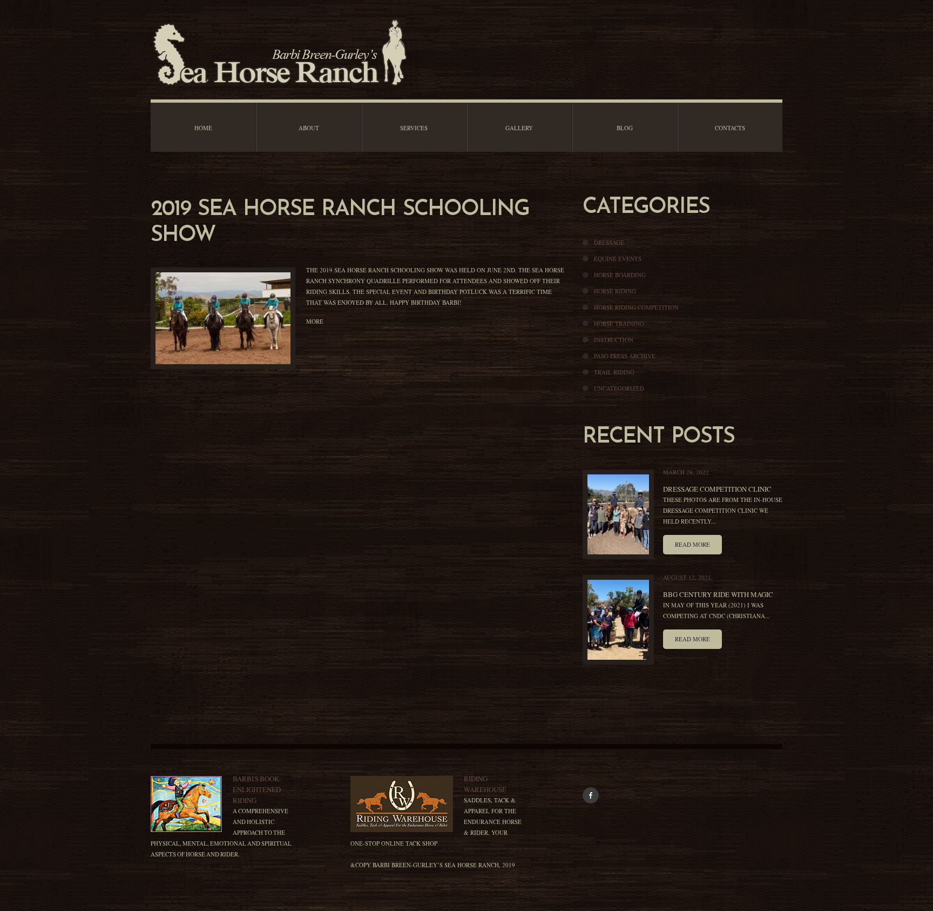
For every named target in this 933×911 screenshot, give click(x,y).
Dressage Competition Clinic (717, 489)
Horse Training (619, 323)
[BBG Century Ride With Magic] (618, 620)
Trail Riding (614, 372)
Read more (692, 544)
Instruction (613, 340)
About (309, 128)
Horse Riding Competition (636, 307)
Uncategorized (619, 388)
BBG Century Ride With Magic (718, 594)
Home (203, 128)
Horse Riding (615, 291)
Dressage (609, 242)
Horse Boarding (620, 275)
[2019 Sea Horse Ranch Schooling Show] (223, 318)
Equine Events (617, 258)
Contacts (730, 128)
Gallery (519, 128)
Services (414, 128)
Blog (625, 128)
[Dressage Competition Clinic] (618, 514)
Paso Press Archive (624, 356)
